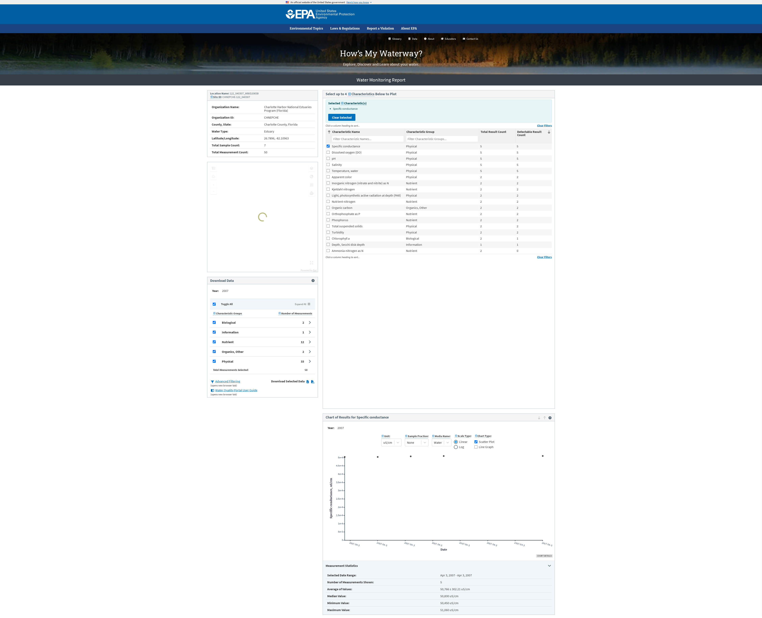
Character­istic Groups (229, 313)
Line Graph (486, 446)
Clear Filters (544, 125)
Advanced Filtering (227, 381)
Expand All (300, 304)
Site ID (217, 97)
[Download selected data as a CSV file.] (313, 382)
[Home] (320, 14)
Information (230, 332)
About (431, 38)
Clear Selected (342, 117)
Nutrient (228, 342)
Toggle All (227, 304)
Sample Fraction (418, 436)
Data (414, 38)
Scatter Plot (486, 441)
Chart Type (484, 436)
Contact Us (472, 38)
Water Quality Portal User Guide (236, 390)
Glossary (396, 38)
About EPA (409, 28)
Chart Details (544, 556)
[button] (262, 322)
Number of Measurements (296, 313)
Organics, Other (232, 351)
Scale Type (464, 436)
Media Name (442, 436)
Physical (227, 361)
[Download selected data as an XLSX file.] (308, 382)
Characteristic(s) (355, 103)
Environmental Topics (306, 28)
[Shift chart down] (539, 418)
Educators (450, 38)
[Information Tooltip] (313, 280)
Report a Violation (380, 28)
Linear (463, 442)
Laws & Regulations (345, 28)
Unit (386, 436)
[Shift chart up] (544, 418)
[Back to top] (751, 607)
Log (461, 447)
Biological (229, 322)
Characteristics (362, 94)
